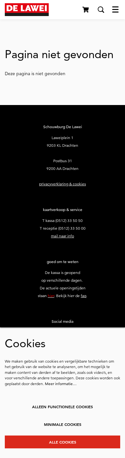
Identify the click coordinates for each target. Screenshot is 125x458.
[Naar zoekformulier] (101, 9)
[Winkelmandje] (86, 9)
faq (83, 295)
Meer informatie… (61, 383)
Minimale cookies (62, 424)
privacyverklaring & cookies (62, 183)
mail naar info (62, 235)
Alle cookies (62, 442)
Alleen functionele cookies (62, 406)
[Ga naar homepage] (27, 9)
